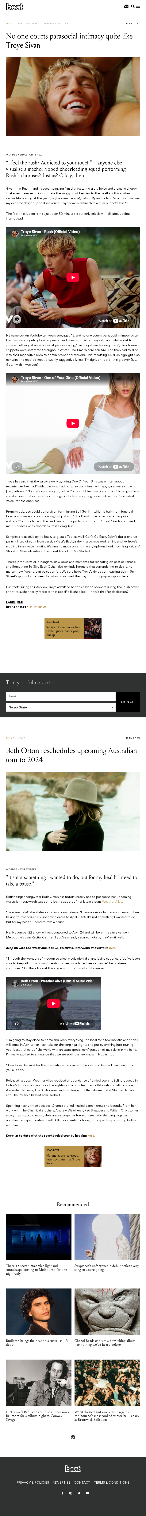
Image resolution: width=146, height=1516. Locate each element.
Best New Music (29, 24)
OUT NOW (38, 607)
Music (10, 24)
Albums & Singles (55, 24)
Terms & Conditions (111, 1482)
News (21, 738)
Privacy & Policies (33, 1482)
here (90, 1135)
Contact (82, 1482)
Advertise (61, 1482)
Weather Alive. (112, 901)
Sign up (127, 702)
